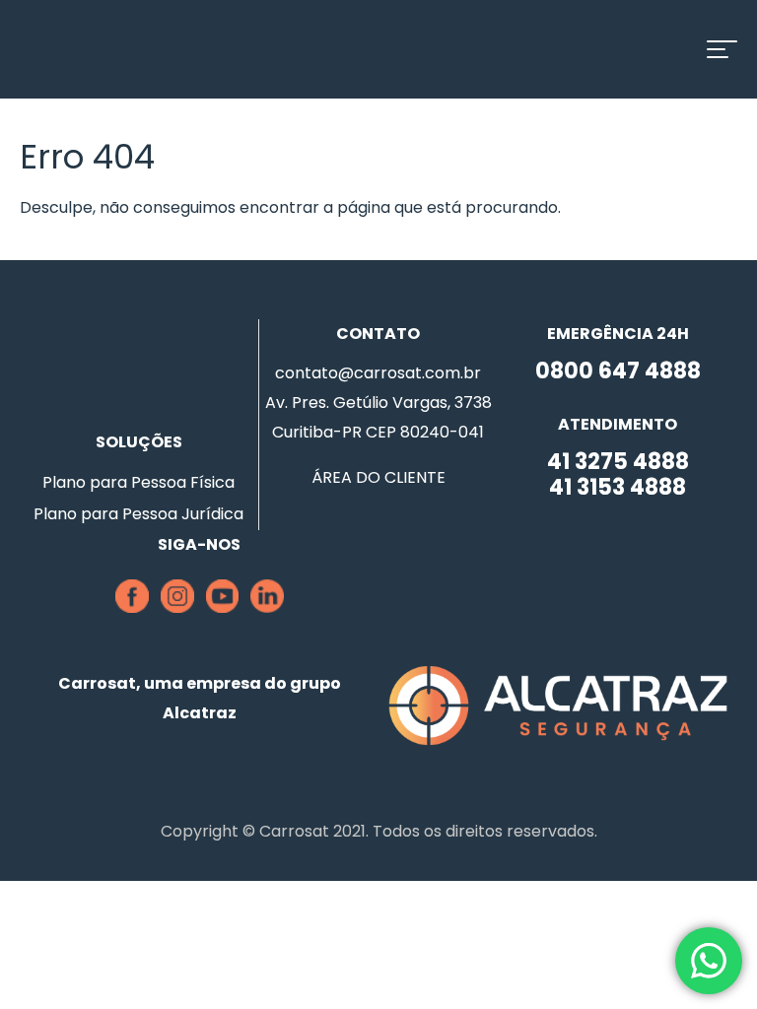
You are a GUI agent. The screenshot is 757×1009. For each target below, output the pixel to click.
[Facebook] (132, 607)
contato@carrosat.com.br (378, 373)
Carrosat (113, 49)
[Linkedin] (267, 607)
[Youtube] (222, 607)
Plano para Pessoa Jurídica (138, 514)
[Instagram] (177, 607)
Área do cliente (378, 477)
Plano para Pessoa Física (138, 482)
